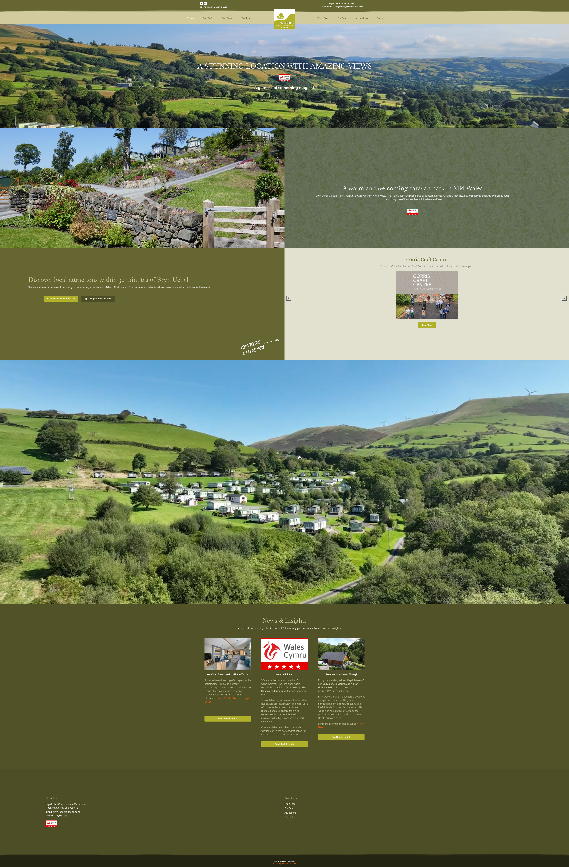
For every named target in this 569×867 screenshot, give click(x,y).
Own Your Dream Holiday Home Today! (227, 674)
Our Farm (227, 18)
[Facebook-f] (201, 3)
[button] (289, 298)
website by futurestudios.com (284, 864)
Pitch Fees (323, 18)
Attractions (361, 18)
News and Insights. (330, 628)
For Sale (342, 18)
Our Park (208, 18)
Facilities (246, 18)
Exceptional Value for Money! (341, 674)
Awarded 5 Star (284, 674)
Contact (381, 18)
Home (190, 18)
